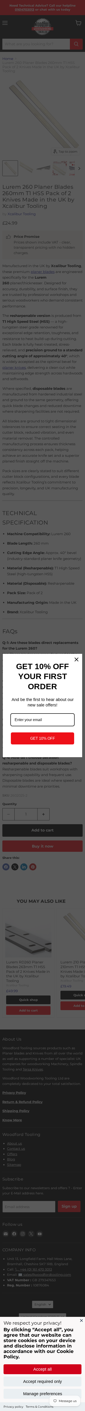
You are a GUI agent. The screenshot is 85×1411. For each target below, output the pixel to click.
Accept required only (42, 1381)
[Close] (81, 1320)
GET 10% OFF (42, 738)
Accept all (42, 1369)
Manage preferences (42, 1393)
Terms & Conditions (39, 1406)
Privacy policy (13, 1406)
